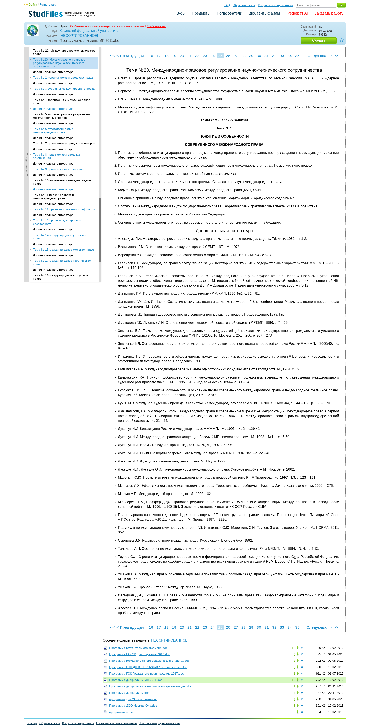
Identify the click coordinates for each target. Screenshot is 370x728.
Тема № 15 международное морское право (63, 249)
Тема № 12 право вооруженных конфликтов (64, 209)
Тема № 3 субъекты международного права (64, 88)
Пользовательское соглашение (116, 723)
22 (197, 56)
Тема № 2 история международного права (63, 77)
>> (336, 56)
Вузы (180, 13)
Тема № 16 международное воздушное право (60, 276)
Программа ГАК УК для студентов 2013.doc (139, 654)
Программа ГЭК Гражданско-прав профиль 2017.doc (146, 673)
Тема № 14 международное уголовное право (60, 236)
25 (220, 56)
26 (228, 56)
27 (236, 56)
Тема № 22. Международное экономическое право (64, 52)
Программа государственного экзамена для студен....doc (149, 660)
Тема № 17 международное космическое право (62, 262)
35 (297, 56)
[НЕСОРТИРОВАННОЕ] (79, 35)
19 (174, 56)
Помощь (32, 723)
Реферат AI (297, 13)
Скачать (318, 40)
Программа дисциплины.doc (129, 692)
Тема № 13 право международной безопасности (57, 222)
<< (112, 56)
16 (151, 56)
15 (293, 680)
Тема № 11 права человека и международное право (53, 196)
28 (243, 56)
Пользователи (229, 13)
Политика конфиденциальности (159, 723)
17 (159, 56)
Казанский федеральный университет (90, 31)
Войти (33, 4)
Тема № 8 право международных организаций (56, 156)
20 (182, 56)
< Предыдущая (130, 56)
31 (266, 56)
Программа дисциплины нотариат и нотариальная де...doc (150, 686)
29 (251, 56)
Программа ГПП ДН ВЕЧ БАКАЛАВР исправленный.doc (148, 667)
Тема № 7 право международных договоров (64, 143)
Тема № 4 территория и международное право (61, 101)
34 (290, 56)
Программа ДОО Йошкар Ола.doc (133, 705)
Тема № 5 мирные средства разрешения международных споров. (62, 116)
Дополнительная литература (53, 72)
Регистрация (48, 4)
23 (205, 56)
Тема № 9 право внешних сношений (58, 169)
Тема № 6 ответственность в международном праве (53, 130)
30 (259, 56)
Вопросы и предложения (275, 5)
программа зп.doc (121, 712)
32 (274, 56)
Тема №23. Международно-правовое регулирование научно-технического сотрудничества (59, 63)
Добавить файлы (264, 13)
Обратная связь (244, 5)
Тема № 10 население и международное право (62, 181)
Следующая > (319, 56)
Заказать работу (328, 13)
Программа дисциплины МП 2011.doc (135, 680)
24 (212, 56)
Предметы (201, 13)
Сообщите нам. (156, 26)
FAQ (227, 5)
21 (189, 56)
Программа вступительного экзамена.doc (138, 647)
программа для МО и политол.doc (133, 699)
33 (282, 56)
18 (166, 56)
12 (293, 647)
